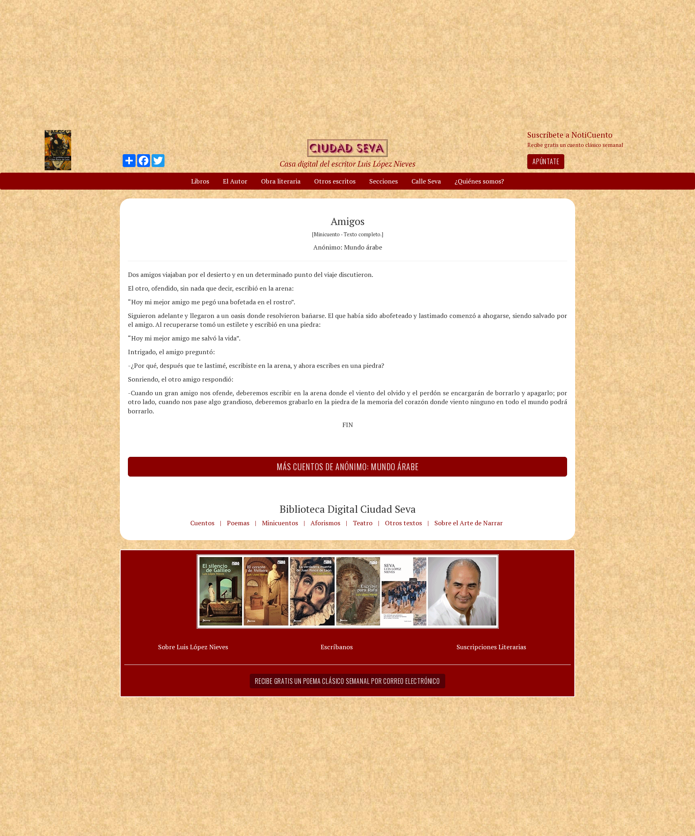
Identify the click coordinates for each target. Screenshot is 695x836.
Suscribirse (306, 479)
